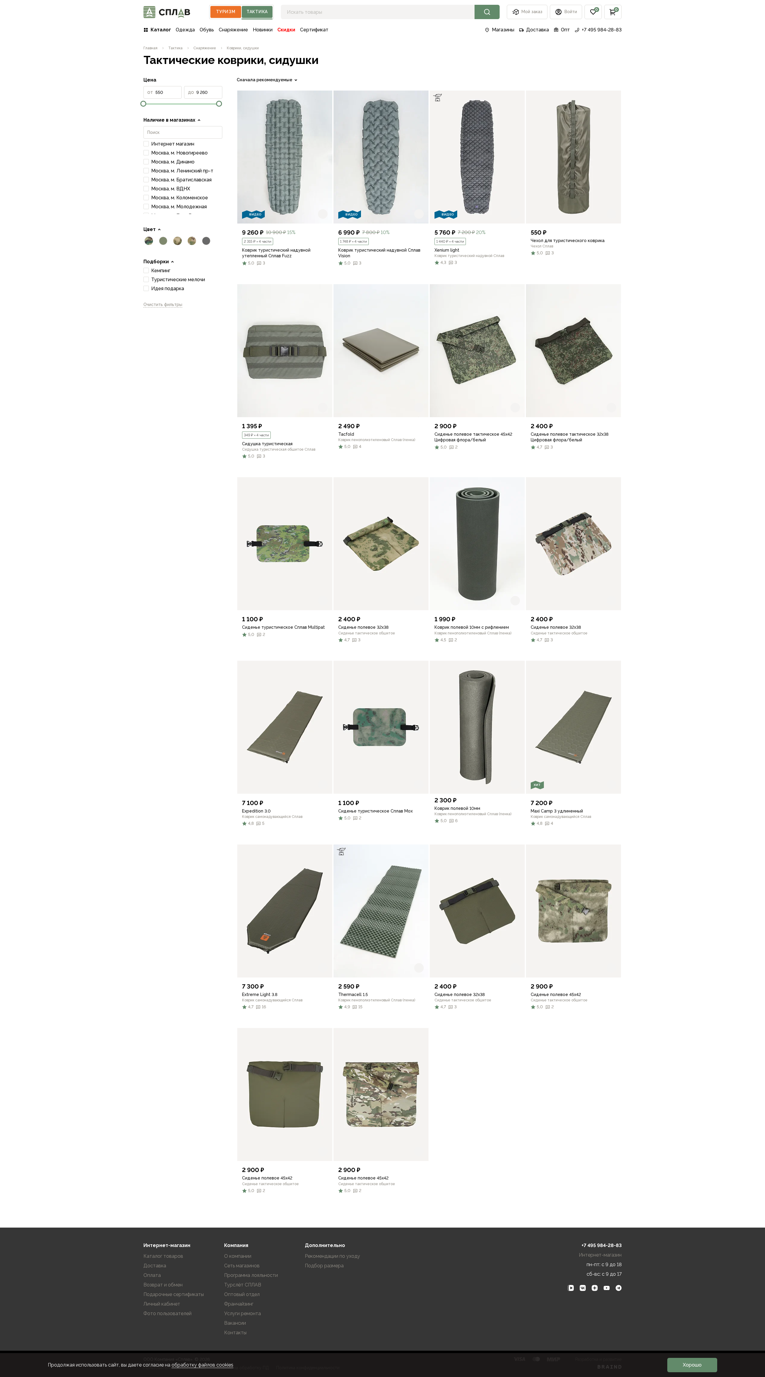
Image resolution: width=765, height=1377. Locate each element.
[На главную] (166, 12)
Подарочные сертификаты (173, 1294)
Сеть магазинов (242, 1266)
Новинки (263, 30)
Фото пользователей (167, 1313)
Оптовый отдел (242, 1294)
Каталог (161, 30)
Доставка (537, 30)
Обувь (207, 30)
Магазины (503, 30)
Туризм (225, 11)
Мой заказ (531, 11)
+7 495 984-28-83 (602, 30)
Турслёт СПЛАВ (242, 1285)
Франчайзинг (238, 1304)
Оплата (152, 1275)
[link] (284, 157)
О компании (237, 1256)
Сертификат (314, 30)
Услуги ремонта (242, 1313)
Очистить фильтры (162, 304)
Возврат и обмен (163, 1285)
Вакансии (235, 1323)
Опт (565, 30)
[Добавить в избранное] (323, 214)
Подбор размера (324, 1266)
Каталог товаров (163, 1256)
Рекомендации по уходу (332, 1256)
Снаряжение (233, 30)
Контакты (235, 1332)
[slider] (143, 104)
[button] (593, 12)
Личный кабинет (161, 1304)
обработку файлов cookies (202, 1365)
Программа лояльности (251, 1275)
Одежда (185, 30)
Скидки (286, 30)
